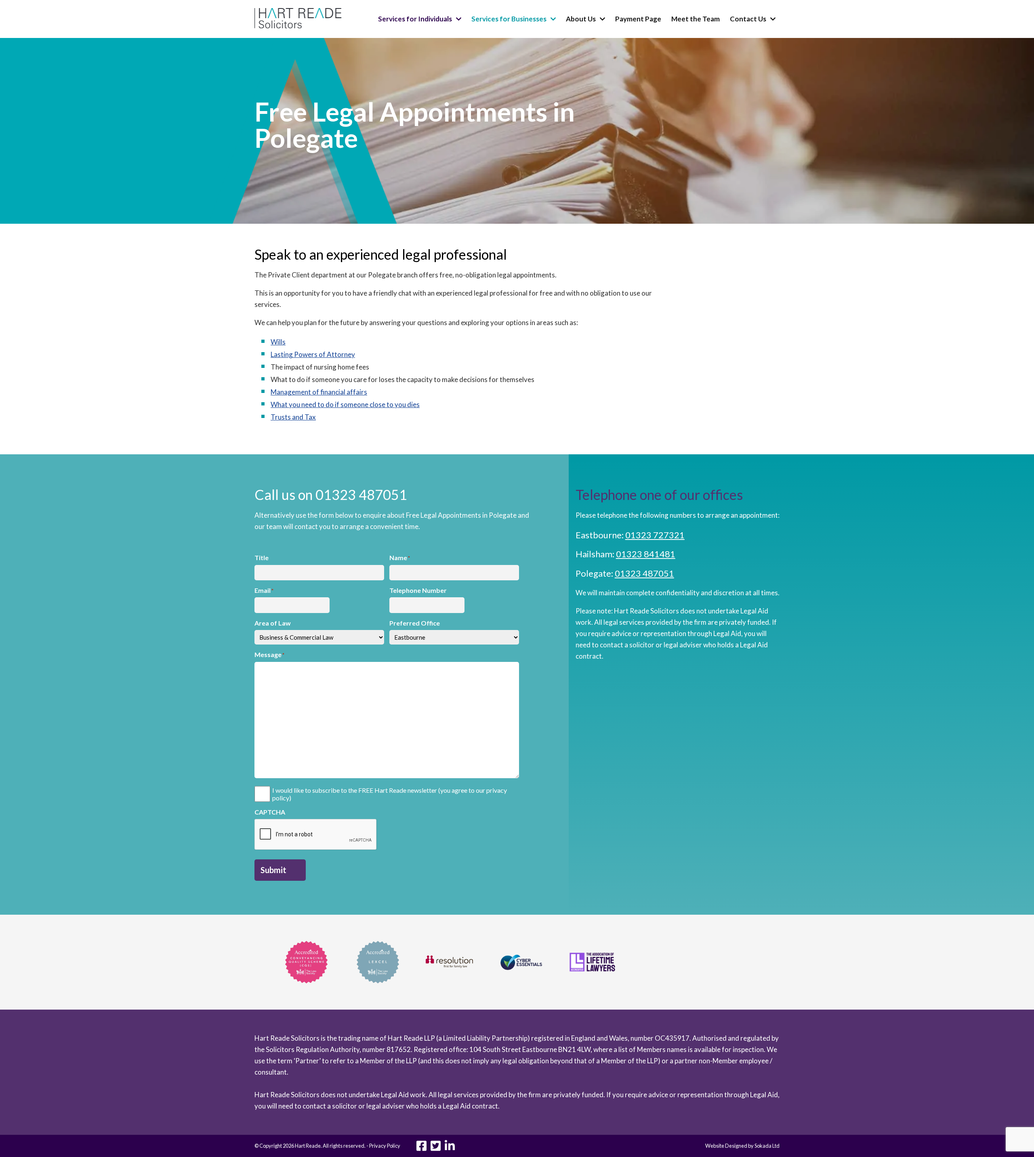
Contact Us (748, 19)
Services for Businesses (508, 19)
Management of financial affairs (319, 392)
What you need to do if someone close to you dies (345, 404)
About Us (581, 19)
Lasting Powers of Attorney (313, 354)
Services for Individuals (415, 19)
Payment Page (638, 19)
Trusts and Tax (293, 417)
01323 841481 (645, 553)
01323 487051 (644, 573)
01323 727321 (655, 534)
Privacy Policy (384, 1145)
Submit (273, 870)
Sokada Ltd (767, 1145)
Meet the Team (695, 19)
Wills (278, 342)
